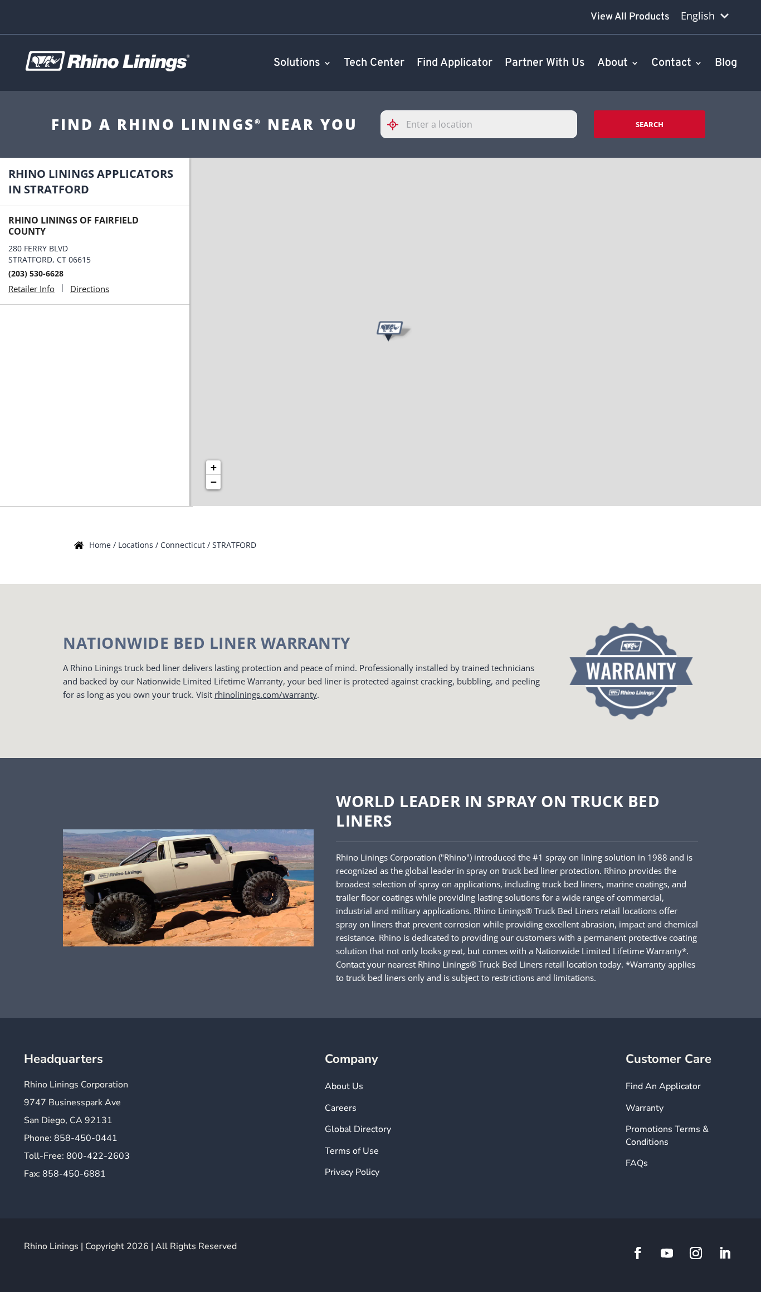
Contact (671, 63)
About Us (344, 1086)
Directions (89, 288)
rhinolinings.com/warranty (265, 694)
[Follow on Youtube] (667, 1253)
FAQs (637, 1163)
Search (650, 124)
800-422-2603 (98, 1156)
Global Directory (358, 1129)
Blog (726, 63)
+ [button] (214, 467)
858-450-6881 (74, 1174)
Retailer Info (31, 288)
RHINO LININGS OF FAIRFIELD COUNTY (73, 226)
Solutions (297, 63)
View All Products (630, 17)
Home (101, 545)
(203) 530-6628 (36, 273)
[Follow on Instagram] (696, 1253)
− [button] (214, 482)
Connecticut (183, 545)
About (612, 63)
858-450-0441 (86, 1138)
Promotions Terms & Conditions (667, 1135)
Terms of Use (352, 1151)
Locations (136, 545)
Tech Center (374, 63)
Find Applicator (454, 63)
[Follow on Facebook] (638, 1253)
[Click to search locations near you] (397, 124)
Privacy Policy (352, 1172)
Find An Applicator (663, 1086)
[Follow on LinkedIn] (725, 1253)
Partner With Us (545, 63)
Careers (341, 1108)
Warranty (645, 1108)
